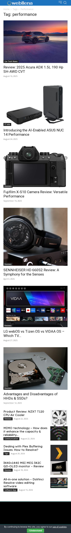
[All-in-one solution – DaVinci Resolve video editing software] (59, 483)
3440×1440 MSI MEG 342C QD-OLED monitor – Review (23, 464)
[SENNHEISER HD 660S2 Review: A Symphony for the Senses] (35, 237)
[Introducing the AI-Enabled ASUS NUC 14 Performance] (35, 104)
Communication (11, 438)
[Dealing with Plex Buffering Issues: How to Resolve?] (59, 453)
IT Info (7, 124)
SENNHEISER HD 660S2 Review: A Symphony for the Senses (31, 272)
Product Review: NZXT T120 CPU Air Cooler (23, 413)
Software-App (10, 490)
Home (6, 9)
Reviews (8, 186)
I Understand (35, 530)
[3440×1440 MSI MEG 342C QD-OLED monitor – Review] (59, 468)
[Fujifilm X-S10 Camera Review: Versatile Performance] (35, 167)
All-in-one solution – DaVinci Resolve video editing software (23, 482)
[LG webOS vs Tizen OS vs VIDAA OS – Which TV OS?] (35, 306)
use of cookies (60, 526)
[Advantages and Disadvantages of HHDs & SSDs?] (35, 368)
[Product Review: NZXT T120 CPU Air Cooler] (59, 419)
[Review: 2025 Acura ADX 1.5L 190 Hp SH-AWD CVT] (35, 41)
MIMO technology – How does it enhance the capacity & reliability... (25, 431)
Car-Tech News (11, 61)
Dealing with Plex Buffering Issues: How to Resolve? (22, 448)
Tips (6, 453)
